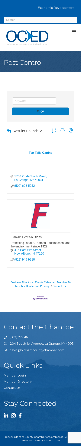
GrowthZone (52, 440)
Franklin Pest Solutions (26, 237)
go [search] (42, 111)
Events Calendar (45, 282)
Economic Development (56, 8)
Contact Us (59, 286)
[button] (9, 131)
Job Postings (42, 286)
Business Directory (22, 282)
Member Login (15, 375)
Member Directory (18, 381)
